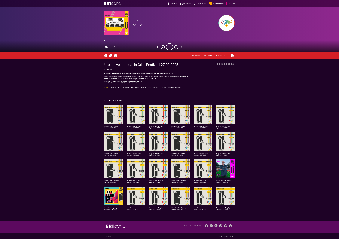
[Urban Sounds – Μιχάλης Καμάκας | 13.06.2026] (180, 196)
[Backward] (162, 46)
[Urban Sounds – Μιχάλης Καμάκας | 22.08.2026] (180, 114)
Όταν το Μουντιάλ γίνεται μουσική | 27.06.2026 (223, 181)
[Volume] (106, 47)
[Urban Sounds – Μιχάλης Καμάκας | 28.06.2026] (203, 168)
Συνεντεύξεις (146, 87)
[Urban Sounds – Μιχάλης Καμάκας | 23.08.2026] (158, 114)
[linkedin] (230, 226)
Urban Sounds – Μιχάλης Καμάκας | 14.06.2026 (156, 208)
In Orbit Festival (159, 87)
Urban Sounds (123, 87)
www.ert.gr (108, 236)
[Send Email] (232, 64)
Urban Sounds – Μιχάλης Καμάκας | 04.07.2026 (178, 181)
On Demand (187, 3)
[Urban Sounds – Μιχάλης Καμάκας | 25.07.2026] (180, 141)
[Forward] (176, 46)
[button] (234, 3)
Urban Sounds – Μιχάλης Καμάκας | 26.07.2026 (156, 154)
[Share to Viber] (225, 64)
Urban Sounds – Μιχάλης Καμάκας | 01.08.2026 (134, 154)
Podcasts (174, 3)
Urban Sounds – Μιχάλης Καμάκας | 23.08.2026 (156, 127)
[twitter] (216, 226)
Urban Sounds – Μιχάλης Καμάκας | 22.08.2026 (178, 127)
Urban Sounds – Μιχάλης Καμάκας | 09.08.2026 (201, 127)
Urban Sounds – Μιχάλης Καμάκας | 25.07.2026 (178, 154)
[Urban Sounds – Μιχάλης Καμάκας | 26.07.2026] (158, 141)
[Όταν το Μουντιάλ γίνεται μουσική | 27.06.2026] (225, 168)
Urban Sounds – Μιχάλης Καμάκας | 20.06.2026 (134, 208)
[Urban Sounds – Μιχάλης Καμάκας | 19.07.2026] (203, 141)
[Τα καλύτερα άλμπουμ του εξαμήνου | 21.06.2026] (113, 196)
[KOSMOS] (226, 23)
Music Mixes (201, 3)
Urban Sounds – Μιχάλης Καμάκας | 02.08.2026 (111, 154)
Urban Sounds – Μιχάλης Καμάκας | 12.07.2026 (111, 181)
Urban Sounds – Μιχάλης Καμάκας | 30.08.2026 (111, 127)
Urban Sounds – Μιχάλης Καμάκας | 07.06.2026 (201, 208)
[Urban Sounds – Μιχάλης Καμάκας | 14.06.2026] (158, 196)
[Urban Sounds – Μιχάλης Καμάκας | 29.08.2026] (136, 114)
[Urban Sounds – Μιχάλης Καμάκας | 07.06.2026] (203, 196)
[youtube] (225, 226)
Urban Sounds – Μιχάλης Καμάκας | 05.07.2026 (156, 181)
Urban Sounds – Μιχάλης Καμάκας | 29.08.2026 (134, 127)
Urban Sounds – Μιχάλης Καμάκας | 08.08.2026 (223, 127)
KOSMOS (113, 87)
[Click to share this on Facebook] (218, 64)
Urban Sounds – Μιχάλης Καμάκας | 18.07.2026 (223, 154)
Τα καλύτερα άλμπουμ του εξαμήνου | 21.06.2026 (111, 208)
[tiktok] (220, 226)
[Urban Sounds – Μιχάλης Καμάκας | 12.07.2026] (113, 168)
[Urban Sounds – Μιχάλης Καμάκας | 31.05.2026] (225, 196)
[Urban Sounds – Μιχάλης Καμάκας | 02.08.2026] (113, 141)
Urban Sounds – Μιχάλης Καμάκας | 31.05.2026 (223, 208)
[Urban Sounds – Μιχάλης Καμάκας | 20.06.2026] (136, 196)
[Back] (157, 46)
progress (107, 41)
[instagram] (211, 226)
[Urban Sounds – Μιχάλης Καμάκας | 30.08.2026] (113, 114)
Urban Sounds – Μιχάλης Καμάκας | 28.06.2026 (201, 181)
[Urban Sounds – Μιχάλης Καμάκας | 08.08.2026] (225, 114)
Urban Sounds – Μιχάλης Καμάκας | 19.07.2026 (201, 154)
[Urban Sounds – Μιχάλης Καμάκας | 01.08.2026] (136, 141)
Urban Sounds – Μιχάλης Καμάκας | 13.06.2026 (178, 208)
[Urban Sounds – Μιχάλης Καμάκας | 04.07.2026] (180, 168)
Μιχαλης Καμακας (175, 87)
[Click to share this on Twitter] (222, 64)
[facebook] (206, 226)
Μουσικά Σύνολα (218, 3)
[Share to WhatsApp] (229, 64)
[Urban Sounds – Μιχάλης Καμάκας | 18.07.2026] (225, 141)
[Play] (169, 46)
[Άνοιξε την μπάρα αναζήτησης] (230, 3)
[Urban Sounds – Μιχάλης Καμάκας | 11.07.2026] (136, 168)
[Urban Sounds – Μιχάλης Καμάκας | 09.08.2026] (203, 114)
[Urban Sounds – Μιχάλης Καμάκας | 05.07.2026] (158, 168)
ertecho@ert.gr (196, 226)
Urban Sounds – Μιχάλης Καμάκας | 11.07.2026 (134, 181)
